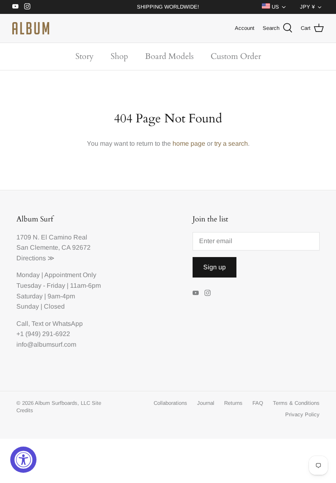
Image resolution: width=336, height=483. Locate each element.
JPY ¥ (307, 7)
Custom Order (236, 56)
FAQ (257, 403)
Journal (205, 403)
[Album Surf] (30, 28)
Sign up (214, 267)
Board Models (169, 56)
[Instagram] (27, 6)
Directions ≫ (35, 258)
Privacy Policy (302, 414)
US (274, 7)
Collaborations (170, 403)
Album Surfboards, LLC (62, 403)
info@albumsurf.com (46, 344)
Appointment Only (70, 274)
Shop (119, 56)
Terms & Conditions (296, 403)
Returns (233, 403)
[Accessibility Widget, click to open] (23, 460)
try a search (231, 143)
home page (189, 143)
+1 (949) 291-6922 (43, 333)
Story (84, 56)
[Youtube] (15, 6)
